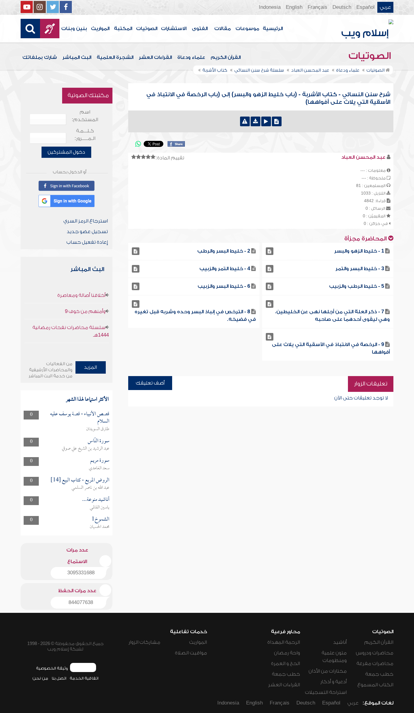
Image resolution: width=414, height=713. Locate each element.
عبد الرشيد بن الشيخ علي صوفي (85, 448)
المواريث (100, 28)
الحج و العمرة (285, 663)
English (294, 7)
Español (365, 7)
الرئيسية (273, 28)
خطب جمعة (379, 674)
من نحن (40, 678)
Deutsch (341, 7)
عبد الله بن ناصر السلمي (90, 488)
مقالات (222, 28)
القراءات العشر (155, 57)
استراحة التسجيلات (326, 692)
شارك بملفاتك (39, 57)
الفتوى (200, 28)
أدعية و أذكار (333, 681)
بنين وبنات (74, 28)
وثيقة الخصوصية (52, 668)
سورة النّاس (98, 441)
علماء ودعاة (191, 57)
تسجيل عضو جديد (87, 231)
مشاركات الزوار (144, 642)
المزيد (90, 367)
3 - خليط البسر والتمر (360, 268)
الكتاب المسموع (375, 685)
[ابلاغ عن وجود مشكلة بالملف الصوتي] (245, 121)
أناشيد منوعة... (95, 500)
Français (317, 7)
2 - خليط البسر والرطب (223, 251)
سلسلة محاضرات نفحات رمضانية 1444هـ (70, 331)
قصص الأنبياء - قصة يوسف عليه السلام (79, 417)
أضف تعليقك (150, 383)
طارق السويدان (97, 429)
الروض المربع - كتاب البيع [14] (80, 480)
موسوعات (247, 28)
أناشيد (340, 642)
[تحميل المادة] (255, 121)
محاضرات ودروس (374, 653)
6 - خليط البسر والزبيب (224, 286)
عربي (385, 7)
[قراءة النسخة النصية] (277, 121)
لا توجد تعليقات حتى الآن (361, 398)
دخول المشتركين (66, 152)
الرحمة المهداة (283, 642)
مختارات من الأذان (328, 671)
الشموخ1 (100, 519)
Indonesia (270, 7)
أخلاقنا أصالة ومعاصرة (81, 295)
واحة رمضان (287, 653)
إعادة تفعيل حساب (87, 242)
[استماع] (266, 121)
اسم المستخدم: (85, 115)
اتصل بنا (59, 678)
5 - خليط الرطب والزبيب (356, 286)
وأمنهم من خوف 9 (85, 311)
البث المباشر (76, 57)
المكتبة (123, 28)
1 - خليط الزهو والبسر (359, 251)
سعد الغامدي (99, 468)
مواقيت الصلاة (191, 653)
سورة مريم (99, 461)
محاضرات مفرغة (374, 663)
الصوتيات (146, 28)
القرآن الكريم (226, 57)
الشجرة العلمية (115, 57)
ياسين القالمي (99, 507)
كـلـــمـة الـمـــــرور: (85, 134)
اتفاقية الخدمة (84, 678)
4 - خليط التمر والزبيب (224, 268)
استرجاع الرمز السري (85, 221)
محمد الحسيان (99, 527)
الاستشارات (173, 28)
